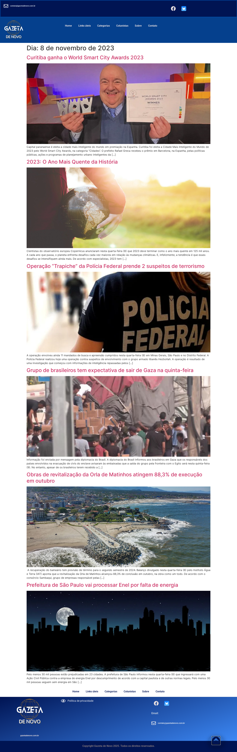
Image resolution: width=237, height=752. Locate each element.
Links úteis (84, 25)
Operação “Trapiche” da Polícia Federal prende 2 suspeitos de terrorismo (115, 266)
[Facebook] (173, 8)
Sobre (138, 25)
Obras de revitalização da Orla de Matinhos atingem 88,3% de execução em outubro (114, 477)
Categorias (103, 25)
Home (68, 25)
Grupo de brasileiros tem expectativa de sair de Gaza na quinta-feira (110, 370)
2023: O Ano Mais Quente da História (72, 162)
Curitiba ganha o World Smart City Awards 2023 (85, 57)
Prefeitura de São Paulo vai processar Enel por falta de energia (102, 585)
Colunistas (122, 25)
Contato (152, 25)
